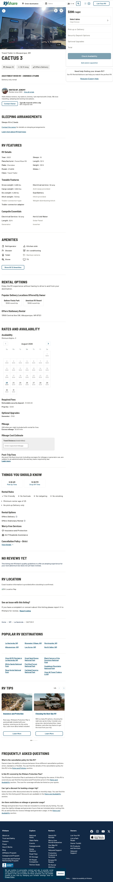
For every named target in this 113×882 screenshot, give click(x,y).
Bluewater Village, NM (33, 643)
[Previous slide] (3, 28)
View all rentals (29, 92)
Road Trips (33, 854)
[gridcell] (47, 354)
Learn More (17, 733)
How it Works (7, 847)
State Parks (33, 840)
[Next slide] (62, 28)
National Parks (32, 836)
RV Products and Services (75, 847)
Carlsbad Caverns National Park (31, 671)
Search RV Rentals (52, 836)
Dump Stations (32, 850)
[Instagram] (98, 831)
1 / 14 (58, 44)
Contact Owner (10, 104)
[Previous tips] (59, 688)
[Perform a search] (78, 3)
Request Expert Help (89, 79)
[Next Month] (48, 344)
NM (10, 622)
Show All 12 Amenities (13, 267)
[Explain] (16, 517)
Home (4, 622)
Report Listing (25, 611)
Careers (5, 841)
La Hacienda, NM (11, 643)
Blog (4, 850)
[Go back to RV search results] (4, 11)
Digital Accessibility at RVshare (82, 878)
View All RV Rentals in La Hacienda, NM (13, 659)
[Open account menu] (87, 3)
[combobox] (33, 3)
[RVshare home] (11, 3)
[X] (109, 831)
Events (32, 843)
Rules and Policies (19, 768)
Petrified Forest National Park (31, 665)
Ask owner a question (89, 63)
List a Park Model (74, 839)
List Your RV (101, 3)
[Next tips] (64, 688)
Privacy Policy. (10, 877)
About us (5, 835)
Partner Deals (34, 865)
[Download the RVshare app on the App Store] (97, 839)
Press (4, 844)
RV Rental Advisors (52, 866)
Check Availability (89, 56)
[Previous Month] (5, 344)
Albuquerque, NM (12, 647)
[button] (8, 545)
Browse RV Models (52, 861)
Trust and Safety (8, 838)
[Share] (56, 11)
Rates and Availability (53, 794)
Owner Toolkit (75, 843)
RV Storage (33, 857)
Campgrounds (34, 846)
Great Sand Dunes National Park (32, 659)
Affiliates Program (9, 853)
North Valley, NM (50, 647)
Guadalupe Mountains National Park (52, 667)
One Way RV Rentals (52, 846)
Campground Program (10, 856)
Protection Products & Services (52, 855)
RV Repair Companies (33, 861)
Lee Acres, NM (30, 647)
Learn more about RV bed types (14, 132)
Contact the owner (9, 127)
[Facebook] (93, 831)
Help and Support (55, 850)
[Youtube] (104, 831)
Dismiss (61, 873)
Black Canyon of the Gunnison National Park (52, 660)
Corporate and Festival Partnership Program (11, 860)
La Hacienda (18, 622)
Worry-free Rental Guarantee (55, 841)
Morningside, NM (50, 643)
